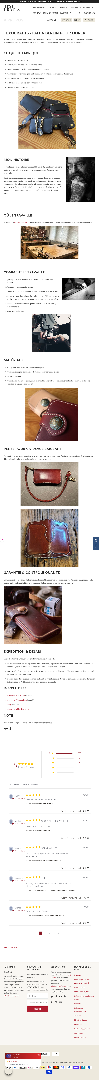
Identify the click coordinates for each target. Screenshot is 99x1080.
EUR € (56, 1053)
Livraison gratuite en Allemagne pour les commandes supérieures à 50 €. (49, 1)
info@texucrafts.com (11, 996)
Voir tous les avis (10, 947)
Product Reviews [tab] (30, 784)
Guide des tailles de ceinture (18, 709)
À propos (77, 975)
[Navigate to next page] (62, 933)
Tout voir (77, 1016)
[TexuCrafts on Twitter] (52, 996)
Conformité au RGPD (82, 1029)
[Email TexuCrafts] (60, 1002)
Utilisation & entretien (16, 695)
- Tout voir (63, 13)
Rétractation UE (80, 1037)
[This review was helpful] (84, 811)
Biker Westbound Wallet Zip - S (49, 860)
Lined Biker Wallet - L (46, 803)
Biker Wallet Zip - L (45, 831)
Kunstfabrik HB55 (21, 222)
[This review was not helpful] (88, 811)
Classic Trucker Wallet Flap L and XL (51, 915)
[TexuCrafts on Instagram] (56, 1002)
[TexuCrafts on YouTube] (60, 996)
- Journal (49, 20)
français (45, 1053)
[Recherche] (59, 20)
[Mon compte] (55, 20)
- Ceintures (73, 7)
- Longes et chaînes (58, 7)
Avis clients (78, 1033)
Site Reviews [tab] (14, 784)
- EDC (93, 7)
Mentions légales (80, 1020)
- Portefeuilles (39, 7)
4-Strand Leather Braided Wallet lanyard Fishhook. (56, 890)
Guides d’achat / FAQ (81, 992)
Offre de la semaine (87, 13)
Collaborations (79, 987)
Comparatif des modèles (17, 700)
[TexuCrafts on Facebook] (56, 996)
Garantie (77, 1004)
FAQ (9, 704)
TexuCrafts (12, 8)
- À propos (73, 13)
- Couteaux (36, 13)
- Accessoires (84, 7)
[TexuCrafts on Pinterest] (65, 996)
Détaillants (78, 1024)
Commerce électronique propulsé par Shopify (67, 1062)
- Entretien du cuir (50, 13)
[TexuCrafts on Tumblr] (52, 1002)
